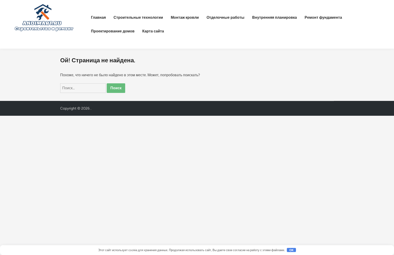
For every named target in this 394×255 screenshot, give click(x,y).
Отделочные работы (225, 17)
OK (291, 250)
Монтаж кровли (185, 17)
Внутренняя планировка (274, 17)
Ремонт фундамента (323, 17)
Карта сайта (153, 31)
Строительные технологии (138, 17)
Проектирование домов (113, 31)
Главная (98, 17)
